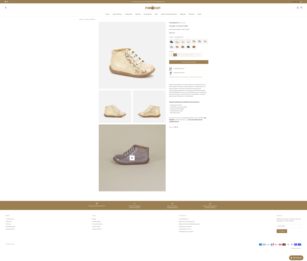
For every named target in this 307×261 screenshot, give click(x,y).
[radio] (171, 41)
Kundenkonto (10, 219)
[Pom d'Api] (153, 7)
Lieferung (8, 221)
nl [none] (298, 1)
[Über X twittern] (173, 127)
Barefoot (138, 14)
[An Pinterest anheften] (177, 127)
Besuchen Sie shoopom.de (187, 221)
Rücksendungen (10, 226)
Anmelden (282, 231)
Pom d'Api (11, 244)
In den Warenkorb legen (188, 62)
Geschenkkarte (10, 229)
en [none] (295, 1)
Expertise (183, 14)
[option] (293, 1)
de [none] (301, 1)
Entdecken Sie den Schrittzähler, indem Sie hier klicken (185, 77)
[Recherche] (6, 8)
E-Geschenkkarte (97, 224)
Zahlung (8, 224)
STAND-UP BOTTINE (90, 19)
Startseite (81, 19)
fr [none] (293, 1)
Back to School (117, 14)
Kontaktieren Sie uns (185, 229)
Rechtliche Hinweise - (296, 248)
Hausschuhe (128, 14)
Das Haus (191, 14)
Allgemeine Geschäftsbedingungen (189, 224)
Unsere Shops (96, 226)
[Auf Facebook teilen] (175, 127)
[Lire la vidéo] (132, 157)
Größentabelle (96, 221)
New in (108, 14)
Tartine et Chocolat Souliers (169, 14)
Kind (156, 14)
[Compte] (297, 8)
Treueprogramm (184, 219)
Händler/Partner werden (186, 231)
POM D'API (182, 22)
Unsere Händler (96, 229)
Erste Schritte (148, 14)
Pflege (94, 219)
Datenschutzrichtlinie (185, 226)
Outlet (199, 14)
